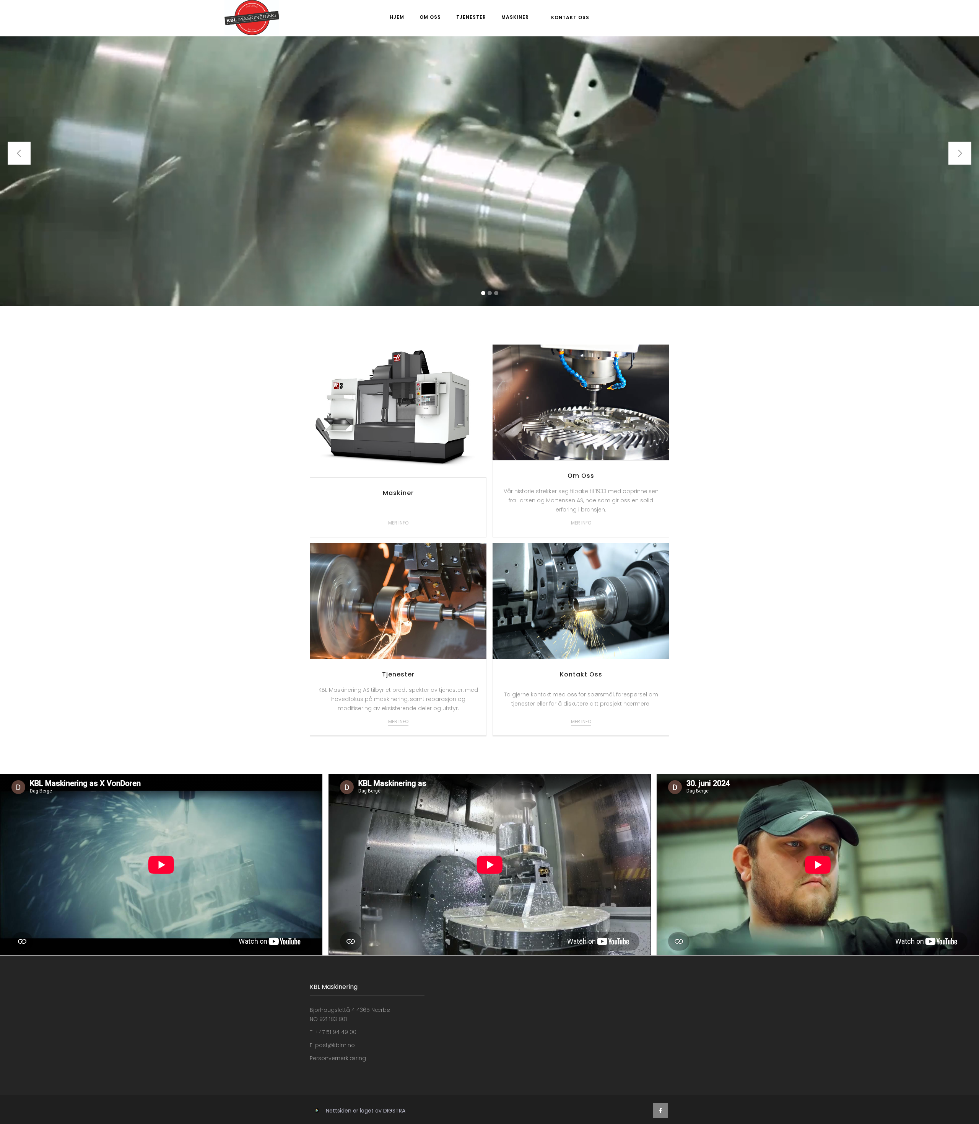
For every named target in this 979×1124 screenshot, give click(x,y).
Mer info (398, 523)
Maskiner (515, 17)
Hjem (397, 17)
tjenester (471, 17)
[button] (19, 153)
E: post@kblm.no (332, 1045)
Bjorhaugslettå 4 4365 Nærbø (350, 1010)
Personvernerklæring (338, 1058)
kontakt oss (570, 17)
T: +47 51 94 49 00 (333, 1032)
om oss (430, 17)
